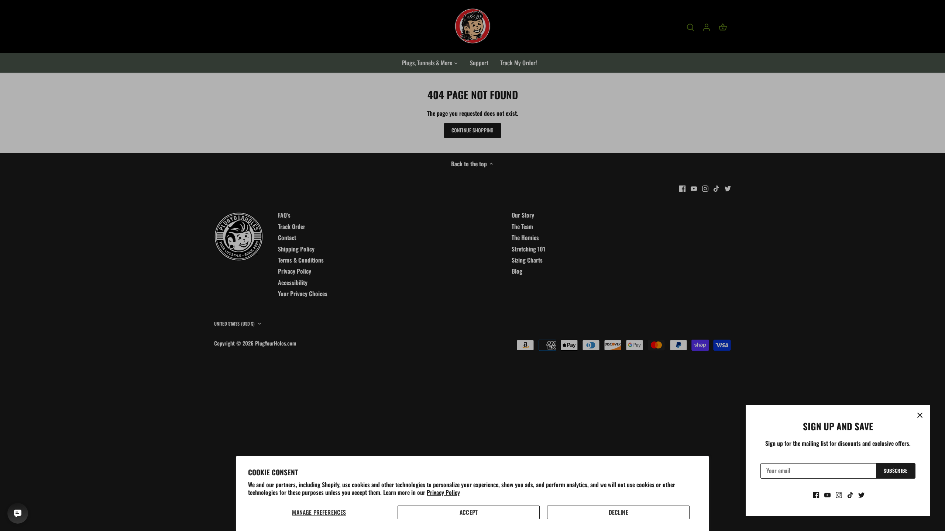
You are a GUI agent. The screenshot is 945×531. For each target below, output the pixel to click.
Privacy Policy (443, 492)
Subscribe (895, 470)
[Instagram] (839, 494)
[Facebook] (816, 494)
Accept (469, 512)
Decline (618, 512)
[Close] (920, 415)
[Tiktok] (850, 494)
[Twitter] (861, 494)
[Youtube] (827, 494)
